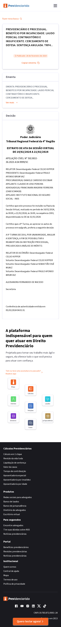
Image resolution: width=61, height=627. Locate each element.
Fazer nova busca (10, 18)
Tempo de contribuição (14, 471)
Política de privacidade (14, 584)
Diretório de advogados (14, 510)
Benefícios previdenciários (16, 547)
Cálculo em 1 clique (12, 454)
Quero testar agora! (29, 621)
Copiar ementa (29, 62)
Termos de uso (10, 579)
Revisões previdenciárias (15, 551)
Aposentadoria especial (14, 475)
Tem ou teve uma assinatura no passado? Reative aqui (23, 372)
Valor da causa (10, 467)
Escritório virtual (11, 514)
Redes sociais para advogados (17, 497)
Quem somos (9, 567)
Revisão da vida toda (13, 458)
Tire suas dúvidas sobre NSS (16, 529)
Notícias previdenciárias (15, 534)
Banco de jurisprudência (14, 506)
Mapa (6, 575)
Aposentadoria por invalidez (17, 479)
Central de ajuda (11, 571)
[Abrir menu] (55, 5)
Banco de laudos (11, 501)
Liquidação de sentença (14, 462)
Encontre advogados (13, 525)
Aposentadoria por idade (15, 484)
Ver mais (10, 102)
